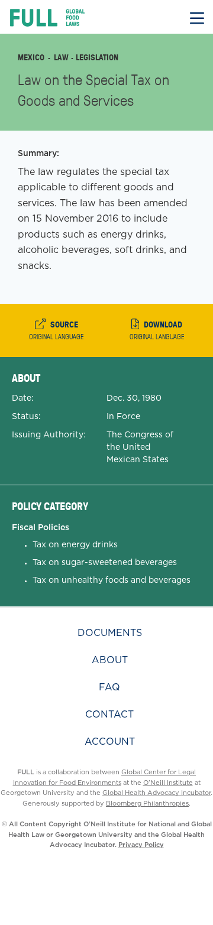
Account (110, 741)
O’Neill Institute (168, 782)
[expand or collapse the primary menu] (197, 17)
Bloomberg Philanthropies (147, 803)
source (56, 330)
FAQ (109, 687)
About (110, 660)
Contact (109, 714)
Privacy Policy (141, 844)
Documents (110, 632)
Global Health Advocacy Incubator (156, 792)
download (157, 330)
